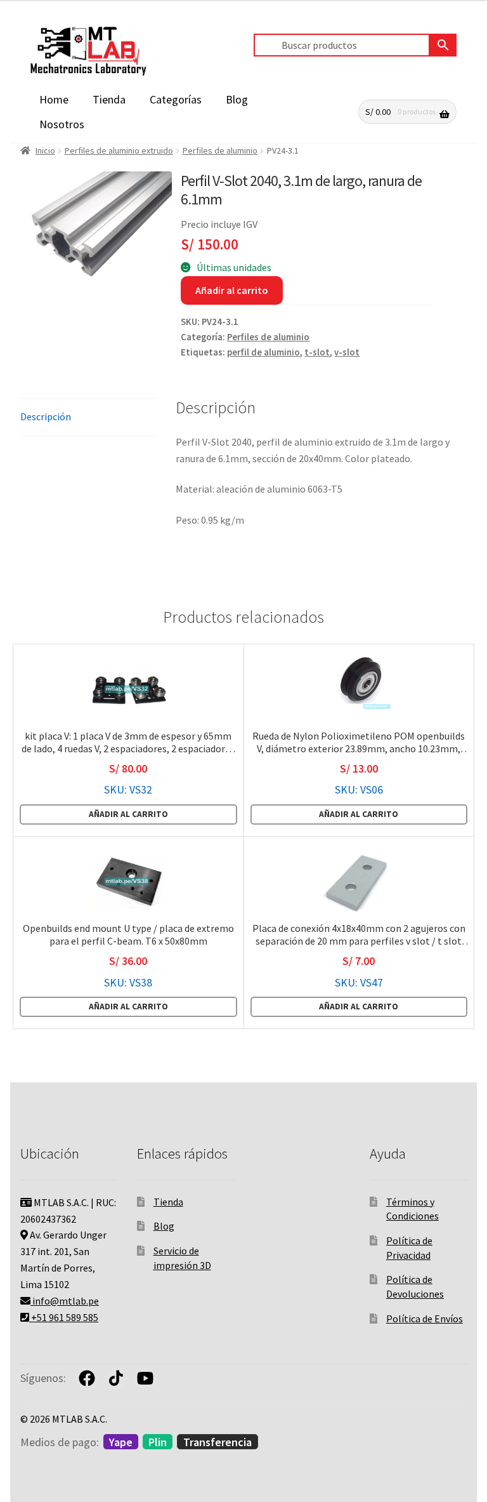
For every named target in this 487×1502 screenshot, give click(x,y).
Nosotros (61, 124)
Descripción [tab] (45, 416)
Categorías (176, 99)
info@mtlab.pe (64, 1300)
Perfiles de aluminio (220, 150)
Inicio (45, 150)
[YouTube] (145, 1378)
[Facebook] (87, 1378)
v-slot (347, 352)
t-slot (317, 352)
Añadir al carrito (231, 290)
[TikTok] (116, 1378)
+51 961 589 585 (63, 1317)
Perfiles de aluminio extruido (119, 150)
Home (53, 99)
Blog (237, 99)
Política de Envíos (424, 1318)
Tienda (109, 99)
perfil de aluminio (263, 352)
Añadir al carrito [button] (128, 814)
